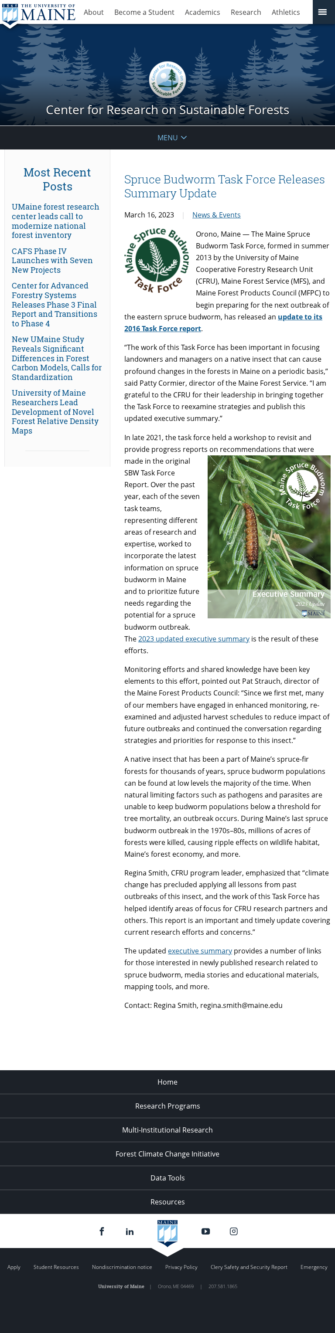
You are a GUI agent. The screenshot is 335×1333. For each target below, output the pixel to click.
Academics (202, 12)
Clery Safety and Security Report (249, 1267)
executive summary (200, 951)
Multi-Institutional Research (167, 1130)
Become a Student (144, 12)
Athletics (286, 12)
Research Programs (167, 1106)
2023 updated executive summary (194, 639)
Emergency (314, 1267)
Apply (14, 1267)
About (94, 12)
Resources (167, 1202)
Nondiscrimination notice (122, 1267)
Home (167, 1082)
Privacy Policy (181, 1267)
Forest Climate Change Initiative (167, 1154)
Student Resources (56, 1267)
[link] (57, 221)
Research (246, 12)
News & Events (216, 215)
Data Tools (167, 1178)
